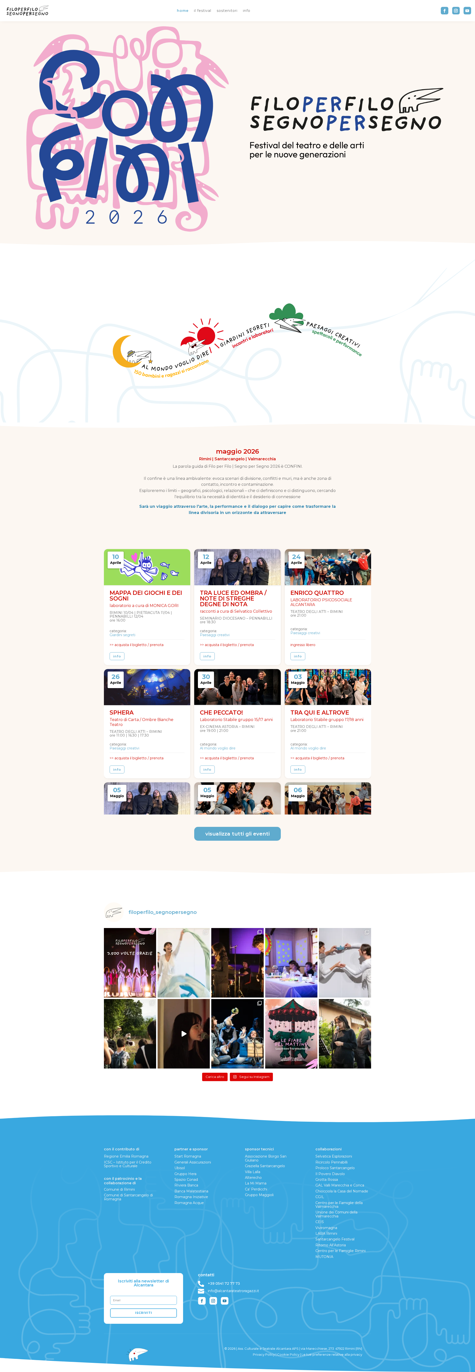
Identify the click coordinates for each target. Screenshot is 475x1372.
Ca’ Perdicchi (256, 1189)
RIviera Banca (186, 1185)
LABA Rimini (326, 1233)
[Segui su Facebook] (444, 10)
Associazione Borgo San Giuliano (265, 1158)
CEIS (319, 1222)
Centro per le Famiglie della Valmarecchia (339, 1205)
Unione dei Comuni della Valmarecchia (336, 1214)
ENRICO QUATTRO (317, 592)
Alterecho (253, 1177)
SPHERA (122, 712)
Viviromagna (326, 1228)
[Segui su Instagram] (456, 10)
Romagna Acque (189, 1203)
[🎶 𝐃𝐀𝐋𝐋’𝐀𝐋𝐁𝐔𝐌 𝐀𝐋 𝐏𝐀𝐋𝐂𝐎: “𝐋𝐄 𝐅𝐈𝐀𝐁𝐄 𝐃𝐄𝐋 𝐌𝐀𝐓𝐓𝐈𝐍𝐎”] (291, 1034)
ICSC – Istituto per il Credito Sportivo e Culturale (127, 1164)
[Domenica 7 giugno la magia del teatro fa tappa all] (345, 963)
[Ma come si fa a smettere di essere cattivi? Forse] (237, 1034)
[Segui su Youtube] (467, 10)
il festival (202, 10)
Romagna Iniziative (191, 1197)
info (246, 10)
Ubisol (179, 1168)
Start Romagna (187, 1156)
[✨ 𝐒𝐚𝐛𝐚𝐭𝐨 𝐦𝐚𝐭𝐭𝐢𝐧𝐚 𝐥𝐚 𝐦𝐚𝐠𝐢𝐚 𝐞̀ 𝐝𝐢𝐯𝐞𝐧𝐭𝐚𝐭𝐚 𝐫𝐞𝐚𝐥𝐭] (291, 963)
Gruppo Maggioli (259, 1195)
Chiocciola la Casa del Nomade (341, 1191)
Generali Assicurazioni (192, 1162)
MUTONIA (324, 1257)
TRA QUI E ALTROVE (319, 712)
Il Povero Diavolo (330, 1174)
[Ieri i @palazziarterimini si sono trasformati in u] (184, 963)
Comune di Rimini (119, 1189)
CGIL (319, 1197)
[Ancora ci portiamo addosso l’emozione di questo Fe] (130, 963)
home (183, 10)
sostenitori (227, 10)
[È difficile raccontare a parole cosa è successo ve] (345, 1034)
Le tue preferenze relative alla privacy (332, 1354)
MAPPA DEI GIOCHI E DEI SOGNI (146, 595)
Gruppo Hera (185, 1174)
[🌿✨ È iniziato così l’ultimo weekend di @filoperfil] (130, 1034)
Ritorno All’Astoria (330, 1245)
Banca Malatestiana (191, 1191)
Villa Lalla (252, 1172)
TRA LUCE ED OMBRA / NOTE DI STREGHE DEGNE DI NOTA (233, 598)
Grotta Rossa (326, 1179)
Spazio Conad (186, 1179)
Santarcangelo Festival (335, 1239)
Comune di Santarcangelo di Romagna (128, 1197)
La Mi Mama (255, 1183)
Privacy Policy (264, 1354)
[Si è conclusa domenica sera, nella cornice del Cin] (237, 963)
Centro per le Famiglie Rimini (340, 1251)
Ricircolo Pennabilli (331, 1162)
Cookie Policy (288, 1354)
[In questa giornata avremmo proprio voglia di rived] (184, 1034)
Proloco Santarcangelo (335, 1168)
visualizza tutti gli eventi (237, 834)
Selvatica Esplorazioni (333, 1156)
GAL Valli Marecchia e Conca (339, 1185)
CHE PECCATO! (221, 712)
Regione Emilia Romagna (126, 1156)
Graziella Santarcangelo (265, 1166)
